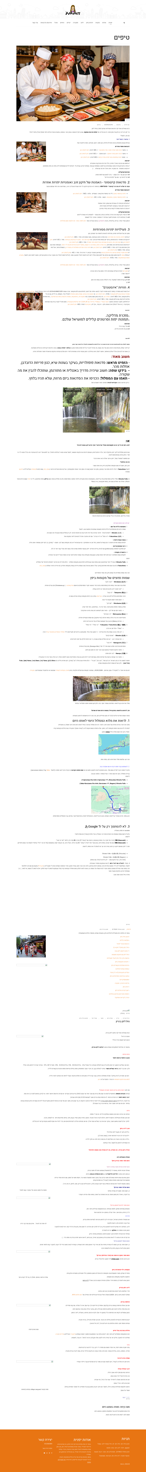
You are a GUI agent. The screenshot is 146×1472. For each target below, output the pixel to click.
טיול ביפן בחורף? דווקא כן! (121, 947)
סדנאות (119, 125)
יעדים (68, 22)
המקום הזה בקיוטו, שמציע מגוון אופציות (81, 294)
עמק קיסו (46, 469)
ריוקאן (21, 469)
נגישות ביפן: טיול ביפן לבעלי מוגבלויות (118, 958)
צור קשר (35, 22)
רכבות (100, 1452)
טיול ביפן (117, 1444)
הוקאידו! (40, 866)
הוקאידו (32, 670)
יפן (113, 1444)
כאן (99, 1079)
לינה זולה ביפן (116, 1456)
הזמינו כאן (107, 296)
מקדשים (108, 1456)
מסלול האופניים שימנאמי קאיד (55, 632)
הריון (117, 1018)
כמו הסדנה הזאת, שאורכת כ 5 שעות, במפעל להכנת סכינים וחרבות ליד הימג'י (84, 245)
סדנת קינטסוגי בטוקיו (119, 193)
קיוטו (112, 1448)
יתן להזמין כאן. (73, 242)
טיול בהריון (126, 1018)
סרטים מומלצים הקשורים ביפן (120, 965)
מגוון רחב (125, 271)
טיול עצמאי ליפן (107, 1444)
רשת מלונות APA (77, 1295)
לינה (82, 22)
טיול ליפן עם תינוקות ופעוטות (120, 954)
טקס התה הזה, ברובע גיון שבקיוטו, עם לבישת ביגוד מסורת (104, 242)
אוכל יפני (94, 1018)
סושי (102, 1018)
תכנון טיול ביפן (104, 929)
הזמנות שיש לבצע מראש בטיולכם (119, 994)
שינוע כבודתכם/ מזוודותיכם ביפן (119, 976)
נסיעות (108, 1448)
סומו (123, 255)
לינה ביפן (117, 1448)
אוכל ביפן (110, 1018)
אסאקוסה (110, 197)
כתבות (98, 22)
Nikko (48, 770)
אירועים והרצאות (46, 22)
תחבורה (75, 22)
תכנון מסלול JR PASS (118, 929)
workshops (108, 125)
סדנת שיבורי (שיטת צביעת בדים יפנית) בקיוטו (115, 252)
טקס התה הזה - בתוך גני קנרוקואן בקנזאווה (77, 240)
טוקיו (104, 1452)
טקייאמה (99, 596)
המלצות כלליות (124, 940)
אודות (104, 22)
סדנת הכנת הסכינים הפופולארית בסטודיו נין (78, 247)
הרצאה (129, 929)
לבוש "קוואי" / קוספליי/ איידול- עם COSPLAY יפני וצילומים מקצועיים (88, 302)
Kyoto (127, 1456)
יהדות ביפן (89, 22)
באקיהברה (88, 304)
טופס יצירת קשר (47, 1448)
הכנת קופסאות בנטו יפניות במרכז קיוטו (110, 157)
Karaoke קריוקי (124, 980)
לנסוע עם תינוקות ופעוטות (122, 1079)
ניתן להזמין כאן (84, 150)
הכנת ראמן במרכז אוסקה (114, 154)
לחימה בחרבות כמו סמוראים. (116, 237)
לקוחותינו (34, 469)
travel (96, 1452)
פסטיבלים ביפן (111, 1452)
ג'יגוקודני (72, 1334)
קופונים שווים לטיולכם (122, 969)
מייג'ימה (61, 1334)
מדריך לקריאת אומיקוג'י (122, 997)
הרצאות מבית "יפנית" (123, 944)
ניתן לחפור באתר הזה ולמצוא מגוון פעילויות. (73, 221)
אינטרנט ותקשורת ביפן (122, 962)
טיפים (62, 22)
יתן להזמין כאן (112, 250)
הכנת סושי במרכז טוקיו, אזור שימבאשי (110, 150)
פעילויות (126, 125)
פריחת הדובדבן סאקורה (122, 983)
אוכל (56, 22)
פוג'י (28, 479)
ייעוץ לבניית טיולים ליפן (122, 990)
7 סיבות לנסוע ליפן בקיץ (122, 951)
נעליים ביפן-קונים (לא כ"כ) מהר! (119, 972)
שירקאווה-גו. (69, 585)
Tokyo (99, 1444)
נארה (57, 1334)
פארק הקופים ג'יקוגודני (62, 670)
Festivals (102, 1456)
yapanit (127, 1448)
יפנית (110, 22)
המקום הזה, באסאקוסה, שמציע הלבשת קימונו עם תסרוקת (68, 296)
